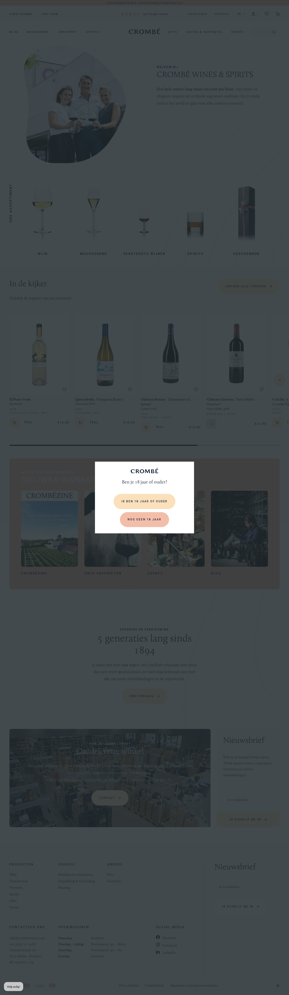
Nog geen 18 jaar (144, 519)
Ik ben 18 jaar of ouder (144, 501)
